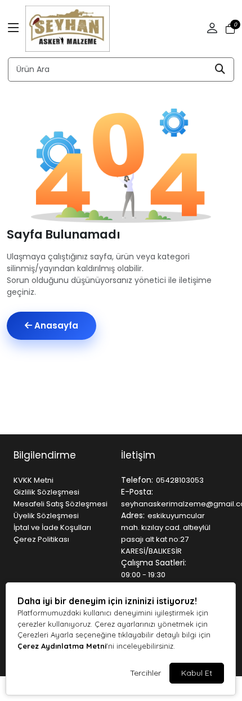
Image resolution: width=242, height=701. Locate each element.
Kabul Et (196, 673)
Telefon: (137, 480)
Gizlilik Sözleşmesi (46, 492)
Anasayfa (55, 325)
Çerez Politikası (41, 539)
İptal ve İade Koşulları (52, 527)
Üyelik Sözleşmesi (46, 515)
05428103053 (180, 480)
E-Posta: (137, 491)
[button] (13, 29)
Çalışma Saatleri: (153, 562)
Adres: (133, 515)
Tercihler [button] (145, 673)
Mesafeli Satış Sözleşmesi (60, 503)
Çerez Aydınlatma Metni (61, 645)
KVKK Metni (33, 480)
